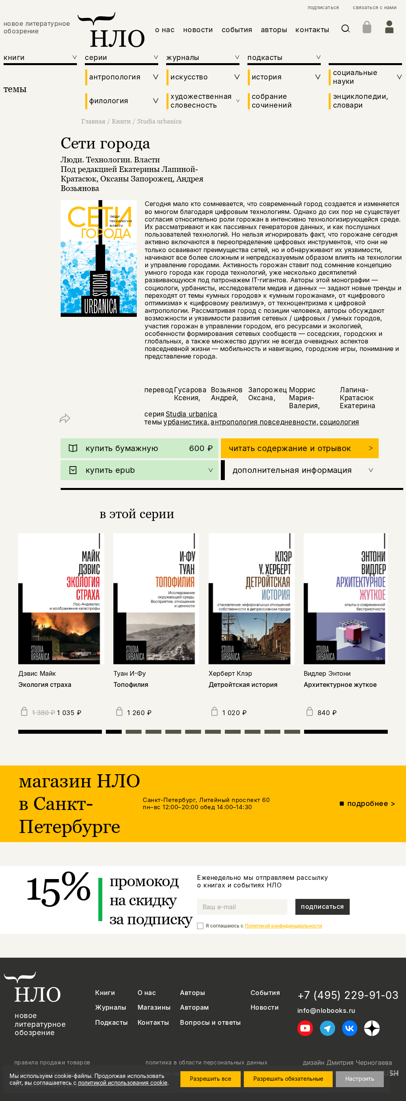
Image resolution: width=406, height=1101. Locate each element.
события (237, 29)
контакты (312, 29)
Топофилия (130, 684)
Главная (93, 121)
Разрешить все (210, 1078)
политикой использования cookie (122, 1082)
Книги (121, 121)
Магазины (154, 1007)
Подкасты (111, 1022)
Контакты (153, 1022)
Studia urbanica (159, 121)
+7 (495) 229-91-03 (348, 995)
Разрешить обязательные (288, 1078)
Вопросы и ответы (210, 1022)
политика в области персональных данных (207, 1062)
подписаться (323, 7)
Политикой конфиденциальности (283, 926)
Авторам (194, 1007)
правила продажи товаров (52, 1062)
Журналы (110, 1007)
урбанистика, (186, 422)
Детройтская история (243, 684)
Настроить (359, 1078)
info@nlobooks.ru (326, 1010)
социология (339, 422)
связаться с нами (374, 7)
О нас (147, 993)
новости (198, 29)
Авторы (192, 993)
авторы (274, 29)
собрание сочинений (272, 100)
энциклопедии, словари (361, 100)
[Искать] (345, 30)
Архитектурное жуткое (340, 684)
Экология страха (44, 684)
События (265, 993)
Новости (265, 1007)
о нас (165, 29)
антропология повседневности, (264, 422)
